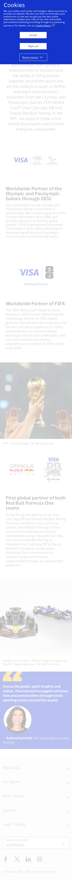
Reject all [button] (33, 46)
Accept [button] (33, 35)
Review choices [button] (30, 57)
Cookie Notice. (43, 25)
